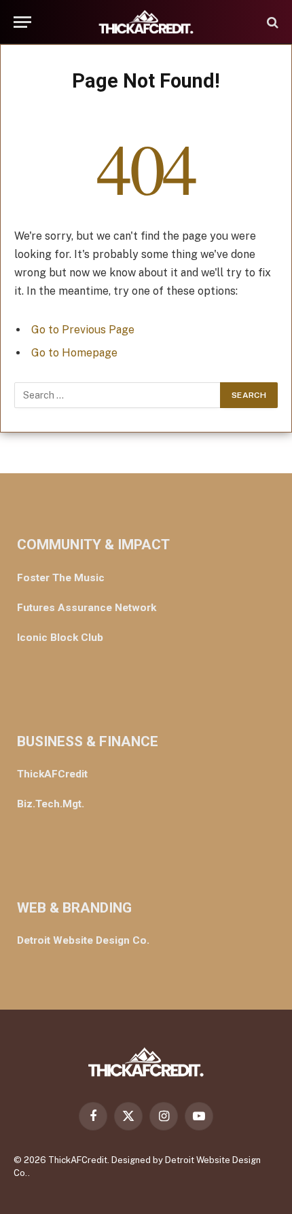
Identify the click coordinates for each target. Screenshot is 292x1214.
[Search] (271, 22)
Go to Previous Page (82, 329)
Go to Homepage (74, 352)
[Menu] (22, 22)
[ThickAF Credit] (146, 22)
